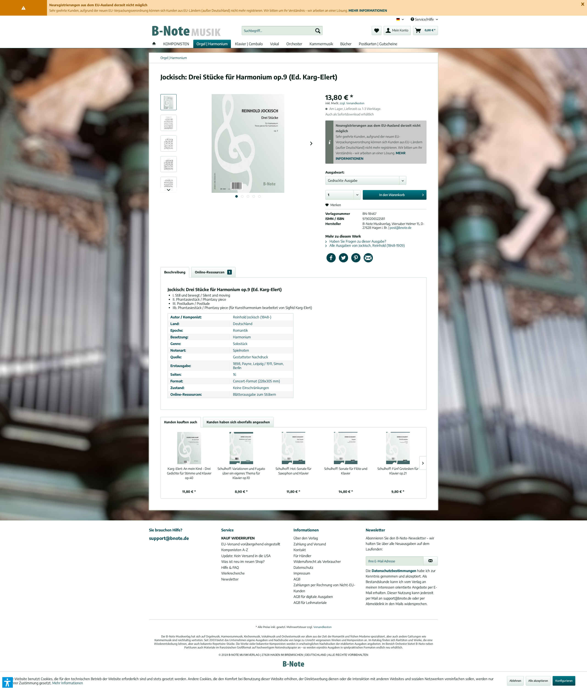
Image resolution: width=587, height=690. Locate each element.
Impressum (302, 573)
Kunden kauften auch (180, 422)
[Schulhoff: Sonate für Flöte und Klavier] (346, 448)
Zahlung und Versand (310, 544)
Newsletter (229, 579)
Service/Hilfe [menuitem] (424, 19)
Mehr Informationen (67, 683)
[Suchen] (318, 30)
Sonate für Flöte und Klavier (345, 471)
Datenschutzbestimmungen (394, 571)
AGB (297, 579)
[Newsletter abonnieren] (430, 561)
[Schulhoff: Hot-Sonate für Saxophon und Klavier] (293, 448)
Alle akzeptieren (538, 680)
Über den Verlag (306, 538)
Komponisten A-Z (234, 550)
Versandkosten (322, 627)
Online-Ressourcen (212, 272)
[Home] (154, 44)
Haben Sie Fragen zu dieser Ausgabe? (357, 241)
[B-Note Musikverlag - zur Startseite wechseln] (186, 31)
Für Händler (302, 556)
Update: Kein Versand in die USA (246, 556)
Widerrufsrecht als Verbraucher (317, 561)
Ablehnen (515, 680)
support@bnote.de (169, 538)
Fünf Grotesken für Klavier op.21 (397, 471)
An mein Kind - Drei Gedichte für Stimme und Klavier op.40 (189, 473)
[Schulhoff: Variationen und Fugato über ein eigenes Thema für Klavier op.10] (241, 448)
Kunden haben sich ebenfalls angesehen (238, 422)
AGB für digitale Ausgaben (313, 597)
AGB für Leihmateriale (310, 602)
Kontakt (300, 550)
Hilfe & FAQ (230, 567)
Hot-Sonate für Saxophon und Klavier (293, 471)
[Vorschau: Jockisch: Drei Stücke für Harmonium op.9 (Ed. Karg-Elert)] (169, 102)
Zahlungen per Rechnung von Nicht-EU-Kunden (324, 588)
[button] (7, 682)
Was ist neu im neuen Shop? (243, 561)
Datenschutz (303, 567)
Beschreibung (175, 272)
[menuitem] (282, 30)
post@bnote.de (400, 228)
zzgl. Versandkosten (352, 103)
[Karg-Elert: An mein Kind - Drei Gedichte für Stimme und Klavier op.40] (189, 448)
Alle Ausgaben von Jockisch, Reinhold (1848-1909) (367, 245)
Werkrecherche (233, 573)
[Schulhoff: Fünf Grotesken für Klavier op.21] (398, 448)
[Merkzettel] (377, 30)
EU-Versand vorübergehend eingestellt (250, 544)
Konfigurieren (564, 680)
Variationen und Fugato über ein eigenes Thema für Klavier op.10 (241, 473)
